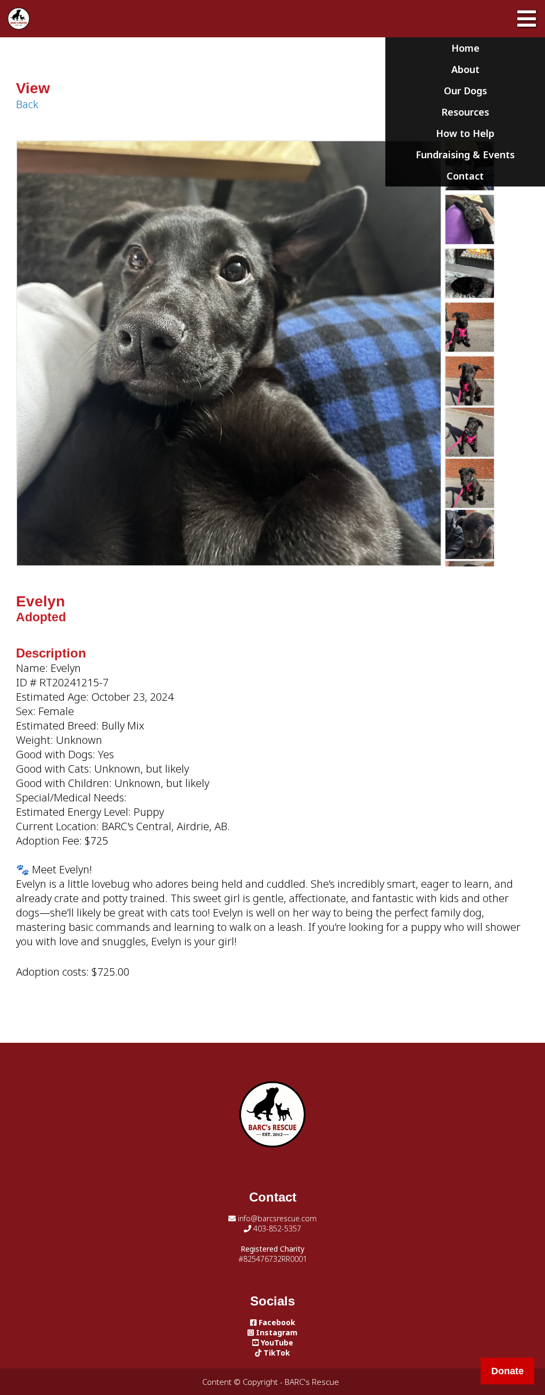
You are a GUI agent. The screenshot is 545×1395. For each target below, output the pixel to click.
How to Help (465, 133)
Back (27, 104)
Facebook (276, 1322)
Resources (465, 112)
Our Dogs (465, 90)
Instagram (276, 1332)
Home (465, 48)
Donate (507, 1371)
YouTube (276, 1342)
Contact (465, 175)
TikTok (275, 1353)
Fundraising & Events (465, 154)
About (465, 69)
